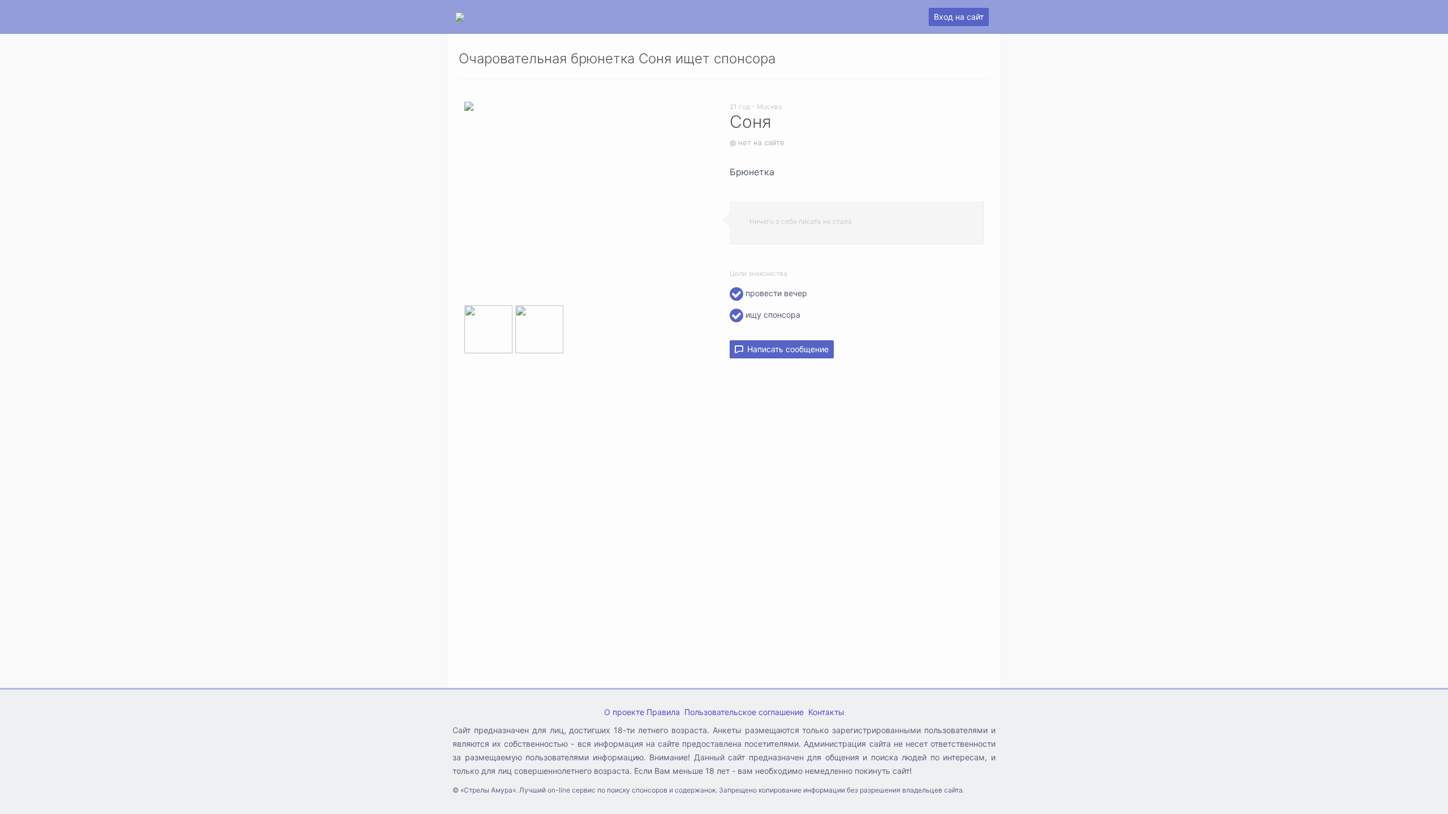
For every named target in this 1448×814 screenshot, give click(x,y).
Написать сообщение (786, 349)
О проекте (624, 712)
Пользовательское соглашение (744, 712)
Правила (663, 712)
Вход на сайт (959, 16)
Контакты (826, 712)
